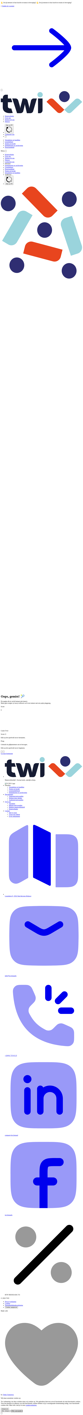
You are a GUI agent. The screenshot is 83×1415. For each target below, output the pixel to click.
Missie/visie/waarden (15, 805)
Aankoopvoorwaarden (16, 800)
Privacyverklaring (10, 1302)
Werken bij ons (9, 120)
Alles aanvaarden (17, 1411)
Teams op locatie (14, 789)
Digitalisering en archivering (18, 792)
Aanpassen (5, 1409)
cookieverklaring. (31, 1405)
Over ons (8, 118)
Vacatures (12, 803)
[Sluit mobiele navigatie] (6, 151)
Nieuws (7, 121)
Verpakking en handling (16, 787)
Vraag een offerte (14, 814)
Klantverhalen (9, 116)
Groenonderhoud (14, 791)
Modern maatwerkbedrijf (17, 807)
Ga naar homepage (7, 753)
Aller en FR (9, 125)
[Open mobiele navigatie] (5, 136)
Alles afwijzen (6, 1411)
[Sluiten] (1, 1413)
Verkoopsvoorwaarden (16, 796)
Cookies (7, 1303)
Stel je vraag (13, 813)
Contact (7, 811)
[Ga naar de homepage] (41, 113)
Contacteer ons (9, 134)
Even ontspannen (14, 816)
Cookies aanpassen (11, 1307)
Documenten (9, 794)
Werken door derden (15, 798)
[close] (1, 90)
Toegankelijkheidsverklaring (14, 1305)
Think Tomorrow (8, 1395)
